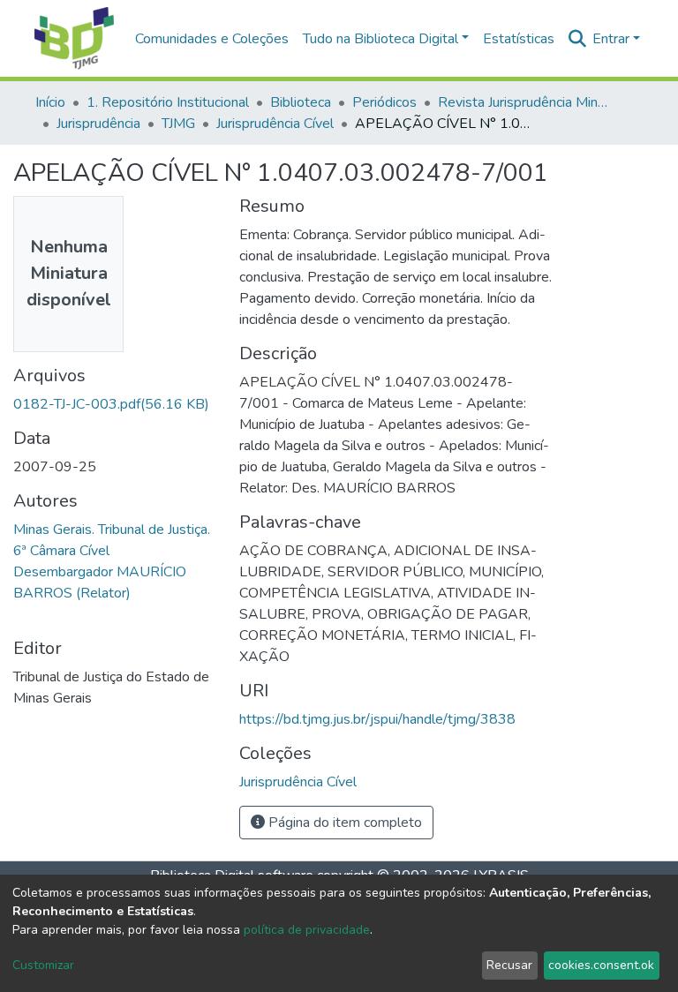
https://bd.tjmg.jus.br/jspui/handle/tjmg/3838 (377, 719)
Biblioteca (300, 102)
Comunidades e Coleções (212, 39)
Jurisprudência (98, 123)
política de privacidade (307, 929)
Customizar (43, 965)
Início (50, 102)
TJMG (178, 123)
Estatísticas (518, 39)
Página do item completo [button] (343, 822)
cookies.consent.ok (601, 965)
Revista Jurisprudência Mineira (526, 102)
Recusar (509, 965)
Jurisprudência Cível (275, 123)
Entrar (610, 39)
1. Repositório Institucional (168, 102)
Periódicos (384, 102)
